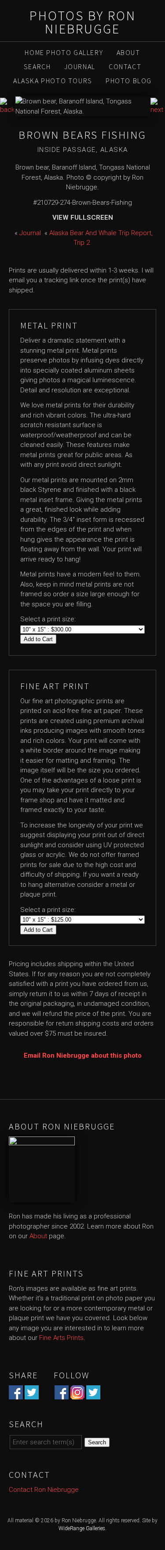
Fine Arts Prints (61, 1338)
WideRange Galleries (82, 1528)
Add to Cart (38, 639)
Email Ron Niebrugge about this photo (83, 1055)
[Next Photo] (157, 110)
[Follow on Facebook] (62, 1394)
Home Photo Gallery (64, 52)
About (128, 52)
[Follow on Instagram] (77, 1394)
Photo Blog (129, 80)
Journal (79, 66)
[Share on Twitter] (32, 1394)
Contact (125, 66)
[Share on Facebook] (16, 1394)
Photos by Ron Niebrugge (82, 22)
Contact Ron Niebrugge (44, 1490)
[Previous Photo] (7, 110)
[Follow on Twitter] (93, 1394)
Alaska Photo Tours (52, 80)
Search (37, 66)
